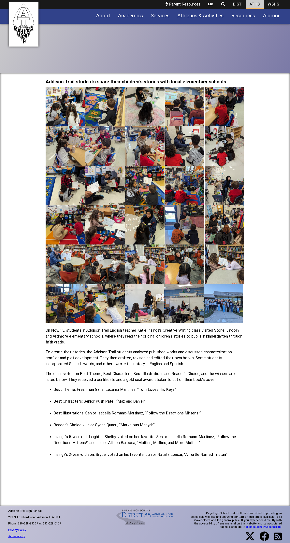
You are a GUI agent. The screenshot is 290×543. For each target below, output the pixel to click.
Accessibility (16, 536)
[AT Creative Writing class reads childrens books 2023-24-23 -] (145, 280)
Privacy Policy (17, 530)
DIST (237, 4)
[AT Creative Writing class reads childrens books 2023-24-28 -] (144, 320)
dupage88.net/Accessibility (263, 527)
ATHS (255, 4)
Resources (243, 16)
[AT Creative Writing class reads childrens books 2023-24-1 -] (65, 123)
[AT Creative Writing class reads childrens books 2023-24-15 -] (224, 202)
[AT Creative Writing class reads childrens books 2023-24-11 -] (65, 202)
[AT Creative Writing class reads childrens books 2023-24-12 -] (105, 202)
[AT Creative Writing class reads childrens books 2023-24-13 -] (145, 202)
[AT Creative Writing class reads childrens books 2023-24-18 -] (145, 241)
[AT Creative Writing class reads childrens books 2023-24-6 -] (65, 162)
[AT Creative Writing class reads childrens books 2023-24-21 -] (65, 280)
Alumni (271, 16)
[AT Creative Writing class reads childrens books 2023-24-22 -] (105, 280)
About (103, 16)
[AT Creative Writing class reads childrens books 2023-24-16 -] (65, 241)
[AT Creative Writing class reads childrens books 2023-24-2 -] (105, 123)
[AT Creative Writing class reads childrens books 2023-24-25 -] (224, 280)
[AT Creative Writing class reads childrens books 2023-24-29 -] (184, 320)
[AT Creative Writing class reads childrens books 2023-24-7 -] (105, 162)
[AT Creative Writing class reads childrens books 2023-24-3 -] (145, 123)
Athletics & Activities (200, 16)
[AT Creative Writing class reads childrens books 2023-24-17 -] (105, 241)
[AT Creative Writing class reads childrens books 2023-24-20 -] (224, 241)
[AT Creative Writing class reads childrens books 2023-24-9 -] (184, 162)
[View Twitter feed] (247, 538)
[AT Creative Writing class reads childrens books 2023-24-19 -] (184, 241)
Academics (130, 16)
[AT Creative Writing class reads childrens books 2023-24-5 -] (224, 123)
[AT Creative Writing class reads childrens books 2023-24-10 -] (224, 162)
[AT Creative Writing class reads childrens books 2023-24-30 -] (223, 320)
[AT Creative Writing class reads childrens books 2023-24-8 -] (145, 162)
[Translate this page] (210, 4)
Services (160, 16)
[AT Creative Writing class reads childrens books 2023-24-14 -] (184, 202)
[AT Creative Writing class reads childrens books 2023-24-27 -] (105, 320)
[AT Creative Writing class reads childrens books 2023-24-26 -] (65, 320)
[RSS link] (276, 539)
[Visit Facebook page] (261, 538)
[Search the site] (223, 4)
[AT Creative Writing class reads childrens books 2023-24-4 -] (184, 123)
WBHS (273, 4)
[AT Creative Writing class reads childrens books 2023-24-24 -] (184, 280)
